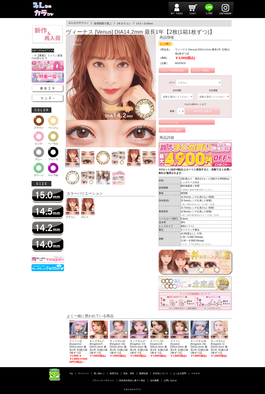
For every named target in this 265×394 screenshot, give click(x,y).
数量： (173, 111)
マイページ (83, 373)
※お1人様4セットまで (195, 104)
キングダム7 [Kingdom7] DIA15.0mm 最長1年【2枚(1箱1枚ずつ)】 (98, 347)
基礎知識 (143, 373)
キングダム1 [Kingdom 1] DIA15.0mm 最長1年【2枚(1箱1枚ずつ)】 (220, 347)
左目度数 (177, 90)
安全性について (160, 373)
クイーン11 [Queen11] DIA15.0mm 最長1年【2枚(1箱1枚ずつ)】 (78, 347)
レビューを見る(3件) (172, 70)
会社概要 (154, 380)
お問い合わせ (170, 380)
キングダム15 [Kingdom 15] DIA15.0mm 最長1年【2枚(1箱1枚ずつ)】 (119, 347)
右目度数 (213, 90)
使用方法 (114, 373)
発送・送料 (128, 373)
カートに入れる (202, 111)
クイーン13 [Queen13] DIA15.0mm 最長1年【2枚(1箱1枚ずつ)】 (159, 347)
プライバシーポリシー (103, 380)
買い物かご (99, 373)
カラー (172, 82)
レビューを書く (201, 70)
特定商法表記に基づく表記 (132, 380)
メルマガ (195, 373)
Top (71, 373)
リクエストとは (169, 122)
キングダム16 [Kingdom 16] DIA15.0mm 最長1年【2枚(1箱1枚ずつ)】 (199, 347)
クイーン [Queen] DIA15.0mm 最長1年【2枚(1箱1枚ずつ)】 (179, 347)
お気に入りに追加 (171, 130)
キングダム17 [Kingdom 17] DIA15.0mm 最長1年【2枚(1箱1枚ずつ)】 (139, 347)
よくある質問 (179, 373)
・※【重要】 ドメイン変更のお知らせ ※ (47, 57)
